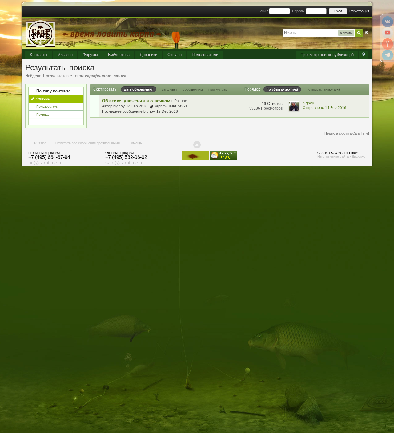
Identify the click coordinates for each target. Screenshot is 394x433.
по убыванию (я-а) (282, 89)
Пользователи (205, 54)
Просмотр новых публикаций (327, 54)
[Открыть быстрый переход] (363, 55)
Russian (40, 143)
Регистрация (359, 11)
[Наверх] (197, 144)
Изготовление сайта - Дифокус (341, 156)
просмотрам (218, 89)
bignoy (118, 106)
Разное (180, 101)
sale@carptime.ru (124, 162)
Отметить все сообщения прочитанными (87, 143)
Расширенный (366, 32)
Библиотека (119, 54)
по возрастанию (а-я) (323, 89)
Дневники (148, 54)
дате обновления (138, 89)
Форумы (90, 54)
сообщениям (193, 89)
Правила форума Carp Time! (346, 133)
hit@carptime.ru (45, 162)
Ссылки (174, 54)
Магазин (65, 54)
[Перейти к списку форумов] (95, 33)
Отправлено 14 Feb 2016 (324, 108)
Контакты (38, 54)
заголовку (169, 89)
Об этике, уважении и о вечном (136, 100)
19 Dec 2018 (167, 111)
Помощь (43, 114)
